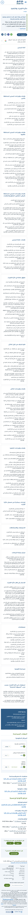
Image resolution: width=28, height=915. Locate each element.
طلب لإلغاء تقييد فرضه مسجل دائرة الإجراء (13, 142)
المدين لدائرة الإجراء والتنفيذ (17, 639)
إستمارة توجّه (14, 766)
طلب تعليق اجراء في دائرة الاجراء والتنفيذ (14, 171)
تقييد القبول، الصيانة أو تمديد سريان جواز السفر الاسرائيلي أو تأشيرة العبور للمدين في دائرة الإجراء (13, 476)
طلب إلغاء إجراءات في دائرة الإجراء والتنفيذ (14, 250)
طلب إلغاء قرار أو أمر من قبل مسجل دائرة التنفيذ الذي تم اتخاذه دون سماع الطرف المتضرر (14, 268)
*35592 (6, 746)
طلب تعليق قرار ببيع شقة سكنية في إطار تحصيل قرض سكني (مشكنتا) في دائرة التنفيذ (14, 219)
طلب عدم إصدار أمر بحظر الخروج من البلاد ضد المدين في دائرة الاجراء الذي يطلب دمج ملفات (13, 150)
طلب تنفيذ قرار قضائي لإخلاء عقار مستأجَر (14, 366)
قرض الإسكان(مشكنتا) (18, 714)
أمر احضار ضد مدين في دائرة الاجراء (15, 429)
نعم (18, 843)
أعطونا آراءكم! (21, 875)
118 (6, 755)
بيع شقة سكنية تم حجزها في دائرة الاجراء (14, 487)
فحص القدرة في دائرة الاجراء (17, 644)
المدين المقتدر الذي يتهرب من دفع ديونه (14, 642)
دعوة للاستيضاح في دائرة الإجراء (16, 508)
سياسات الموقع (21, 873)
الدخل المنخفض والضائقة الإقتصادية (15, 722)
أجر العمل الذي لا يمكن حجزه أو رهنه (15, 327)
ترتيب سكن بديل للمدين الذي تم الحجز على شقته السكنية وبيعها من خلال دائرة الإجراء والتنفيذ (13, 209)
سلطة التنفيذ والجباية (20, 744)
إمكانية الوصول (21, 871)
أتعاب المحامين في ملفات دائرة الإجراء (15, 325)
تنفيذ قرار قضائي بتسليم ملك (16, 452)
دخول (23, 878)
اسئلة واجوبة (22, 870)
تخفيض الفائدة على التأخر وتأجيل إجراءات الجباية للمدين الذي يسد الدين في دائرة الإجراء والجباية (14, 178)
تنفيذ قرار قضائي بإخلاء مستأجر (16, 462)
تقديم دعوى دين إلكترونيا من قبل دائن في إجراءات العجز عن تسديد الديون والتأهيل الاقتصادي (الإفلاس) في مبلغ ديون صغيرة (13, 604)
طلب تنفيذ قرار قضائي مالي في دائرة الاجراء (14, 356)
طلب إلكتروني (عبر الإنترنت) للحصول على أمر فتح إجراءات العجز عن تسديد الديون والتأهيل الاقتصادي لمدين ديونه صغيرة (14, 592)
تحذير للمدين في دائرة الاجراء (17, 631)
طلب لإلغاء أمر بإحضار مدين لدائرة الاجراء (14, 168)
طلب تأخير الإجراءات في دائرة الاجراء (15, 244)
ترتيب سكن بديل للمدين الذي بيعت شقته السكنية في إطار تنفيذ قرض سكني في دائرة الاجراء (13, 214)
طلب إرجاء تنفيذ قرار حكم (17, 261)
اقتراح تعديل (14, 853)
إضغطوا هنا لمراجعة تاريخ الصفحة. (19, 862)
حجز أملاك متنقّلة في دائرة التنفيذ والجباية (14, 415)
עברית (25, 11)
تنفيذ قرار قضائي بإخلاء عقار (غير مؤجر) (14, 464)
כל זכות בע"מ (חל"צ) (8, 899)
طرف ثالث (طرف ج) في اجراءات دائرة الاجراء (13, 659)
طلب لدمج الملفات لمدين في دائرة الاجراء (14, 122)
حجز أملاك (21, 656)
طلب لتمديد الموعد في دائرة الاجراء (15, 124)
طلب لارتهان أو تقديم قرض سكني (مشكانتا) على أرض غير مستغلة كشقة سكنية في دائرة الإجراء (14, 370)
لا (10, 843)
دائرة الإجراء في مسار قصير (17, 377)
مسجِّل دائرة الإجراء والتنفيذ (17, 661)
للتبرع (23, 877)
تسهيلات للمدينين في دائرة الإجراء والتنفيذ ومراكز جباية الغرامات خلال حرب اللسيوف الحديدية (13, 697)
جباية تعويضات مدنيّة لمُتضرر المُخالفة (15, 297)
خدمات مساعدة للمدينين (19, 783)
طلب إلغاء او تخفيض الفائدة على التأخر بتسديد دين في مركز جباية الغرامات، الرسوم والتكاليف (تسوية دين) (15, 558)
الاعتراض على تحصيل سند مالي (16, 116)
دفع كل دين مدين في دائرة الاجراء (16, 102)
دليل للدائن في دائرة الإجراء (18, 826)
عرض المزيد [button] (23, 28)
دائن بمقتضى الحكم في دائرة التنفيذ (15, 637)
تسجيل (7, 885)
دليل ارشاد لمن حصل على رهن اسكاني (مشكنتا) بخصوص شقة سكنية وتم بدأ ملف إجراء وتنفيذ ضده (14, 83)
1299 (6, 766)
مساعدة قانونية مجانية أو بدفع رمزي (15, 677)
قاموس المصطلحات (20, 821)
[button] (25, 2)
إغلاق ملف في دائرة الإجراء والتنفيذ (16, 186)
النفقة (22, 720)
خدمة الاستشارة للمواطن (19, 752)
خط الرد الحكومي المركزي (23, 763)
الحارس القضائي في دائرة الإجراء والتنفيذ (14, 646)
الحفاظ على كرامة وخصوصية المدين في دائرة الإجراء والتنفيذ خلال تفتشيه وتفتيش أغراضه (13, 331)
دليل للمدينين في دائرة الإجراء (17, 831)
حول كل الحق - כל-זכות (20, 868)
